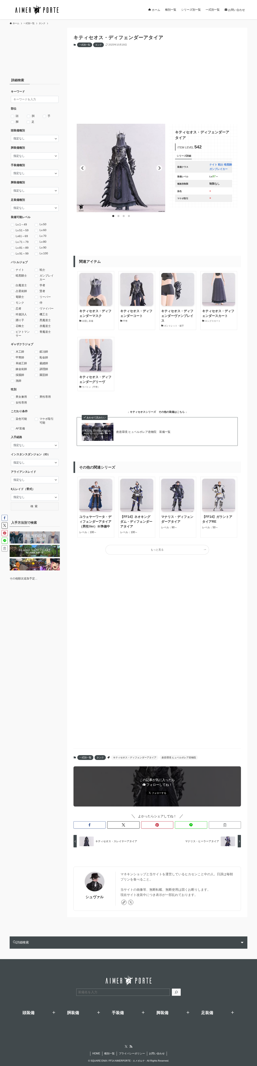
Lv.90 (43, 247)
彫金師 (44, 357)
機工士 (44, 314)
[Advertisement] (165, 82)
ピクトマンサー (23, 333)
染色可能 (21, 418)
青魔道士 (45, 331)
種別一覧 (109, 1053)
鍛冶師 (44, 351)
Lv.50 (43, 224)
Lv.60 (43, 230)
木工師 (20, 351)
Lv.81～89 (22, 247)
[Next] (159, 168)
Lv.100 (44, 253)
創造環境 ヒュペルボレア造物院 (179, 757)
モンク (20, 302)
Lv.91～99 (22, 253)
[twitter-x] (130, 902)
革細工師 (21, 363)
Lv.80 (43, 241)
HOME (96, 1053)
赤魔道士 (45, 326)
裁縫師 (44, 363)
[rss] (131, 1046)
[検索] (176, 992)
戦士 (42, 269)
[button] (89, 825)
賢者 (42, 291)
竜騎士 (20, 296)
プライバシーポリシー (132, 1053)
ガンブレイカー (47, 277)
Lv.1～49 (21, 224)
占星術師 (21, 291)
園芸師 (44, 374)
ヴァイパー (47, 308)
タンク (98, 45)
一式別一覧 (84, 45)
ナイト (20, 269)
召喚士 (20, 326)
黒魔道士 (45, 320)
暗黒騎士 (21, 275)
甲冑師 (20, 357)
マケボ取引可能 (47, 420)
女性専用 (21, 402)
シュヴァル (95, 897)
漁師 (18, 380)
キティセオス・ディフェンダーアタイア (134, 757)
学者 (42, 285)
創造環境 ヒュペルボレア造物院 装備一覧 (143, 431)
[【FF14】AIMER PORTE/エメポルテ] (37, 9)
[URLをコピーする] (225, 825)
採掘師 (20, 374)
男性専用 (45, 396)
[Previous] (83, 168)
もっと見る (157, 549)
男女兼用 (21, 396)
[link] (123, 902)
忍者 (18, 308)
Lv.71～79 (22, 241)
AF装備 (20, 428)
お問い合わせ (157, 1053)
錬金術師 (21, 369)
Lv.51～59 (22, 230)
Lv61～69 (22, 236)
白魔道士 (21, 285)
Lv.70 (43, 235)
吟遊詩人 (21, 314)
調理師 (44, 369)
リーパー (45, 296)
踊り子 (20, 320)
